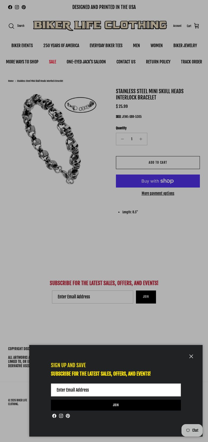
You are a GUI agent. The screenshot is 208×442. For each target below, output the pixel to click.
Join (116, 405)
